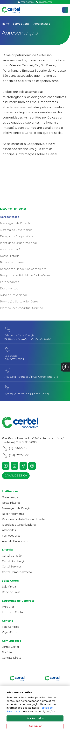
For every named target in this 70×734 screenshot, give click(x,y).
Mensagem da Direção (15, 223)
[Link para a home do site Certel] (35, 423)
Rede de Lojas (11, 592)
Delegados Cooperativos (17, 236)
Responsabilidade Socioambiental (23, 269)
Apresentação (9, 216)
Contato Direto (11, 657)
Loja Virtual (9, 586)
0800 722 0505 (14, 359)
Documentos (9, 288)
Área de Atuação (11, 249)
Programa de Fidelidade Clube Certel (25, 275)
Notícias (7, 652)
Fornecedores (9, 282)
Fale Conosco (10, 626)
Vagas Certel (10, 632)
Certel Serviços (11, 566)
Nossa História (10, 256)
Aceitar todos (35, 718)
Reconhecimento (12, 262)
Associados (9, 530)
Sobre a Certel (21, 23)
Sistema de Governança (16, 229)
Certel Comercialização (17, 572)
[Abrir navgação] (65, 10)
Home (6, 23)
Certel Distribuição (14, 561)
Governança (10, 497)
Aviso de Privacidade (14, 295)
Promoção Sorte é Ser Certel (19, 301)
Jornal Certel (10, 646)
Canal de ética (16, 475)
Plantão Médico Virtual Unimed (21, 308)
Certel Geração (12, 555)
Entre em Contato (14, 612)
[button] (65, 367)
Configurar (35, 726)
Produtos (8, 606)
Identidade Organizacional (18, 243)
